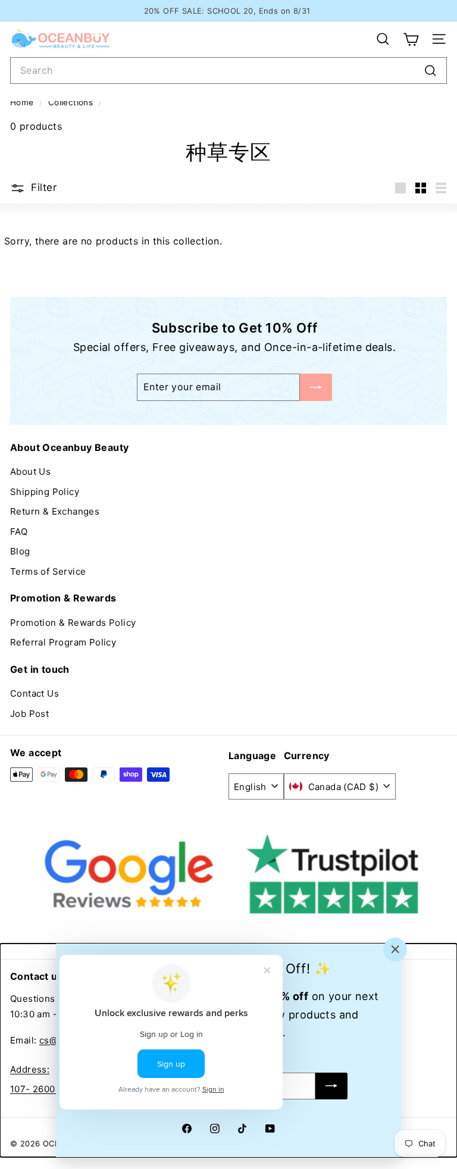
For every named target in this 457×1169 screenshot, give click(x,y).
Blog (20, 551)
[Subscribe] (331, 1086)
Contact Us (34, 693)
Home (23, 102)
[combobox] (228, 70)
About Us (30, 471)
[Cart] (411, 39)
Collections (72, 102)
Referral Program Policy (63, 642)
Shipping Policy (44, 491)
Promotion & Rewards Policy (73, 622)
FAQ (18, 531)
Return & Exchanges (54, 511)
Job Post (29, 713)
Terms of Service (48, 571)
